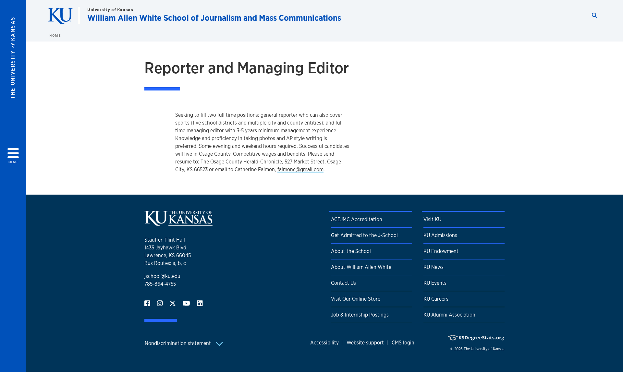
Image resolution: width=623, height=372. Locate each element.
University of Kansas (110, 9)
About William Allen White (361, 267)
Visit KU (432, 219)
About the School (351, 251)
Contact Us (343, 283)
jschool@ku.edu (162, 276)
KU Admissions (440, 235)
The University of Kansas (484, 349)
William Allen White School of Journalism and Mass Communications (214, 17)
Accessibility (324, 342)
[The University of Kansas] (178, 223)
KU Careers (435, 298)
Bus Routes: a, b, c (165, 263)
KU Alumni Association (449, 314)
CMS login (403, 342)
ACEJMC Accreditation (356, 219)
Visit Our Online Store (355, 298)
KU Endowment (440, 251)
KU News (433, 267)
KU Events (434, 283)
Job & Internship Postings (360, 314)
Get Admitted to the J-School (364, 235)
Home (54, 35)
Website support (365, 342)
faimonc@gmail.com (300, 169)
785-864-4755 (160, 284)
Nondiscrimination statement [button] (178, 343)
